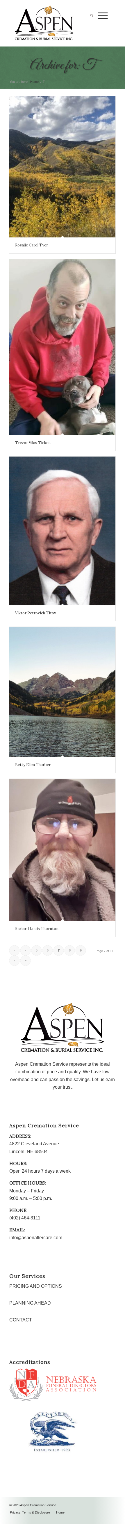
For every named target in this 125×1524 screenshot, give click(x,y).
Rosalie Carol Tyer (31, 245)
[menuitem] (89, 27)
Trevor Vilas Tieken (33, 442)
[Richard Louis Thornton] (62, 850)
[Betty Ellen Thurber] (62, 692)
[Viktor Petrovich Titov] (62, 531)
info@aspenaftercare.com (35, 1237)
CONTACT (20, 1319)
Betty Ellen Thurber (33, 764)
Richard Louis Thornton (36, 928)
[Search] (89, 27)
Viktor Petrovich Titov (35, 613)
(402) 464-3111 (24, 1217)
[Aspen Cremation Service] (51, 23)
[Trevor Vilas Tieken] (62, 347)
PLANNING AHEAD (30, 1303)
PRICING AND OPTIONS (35, 1286)
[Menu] (100, 27)
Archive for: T (62, 65)
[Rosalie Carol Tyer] (62, 166)
